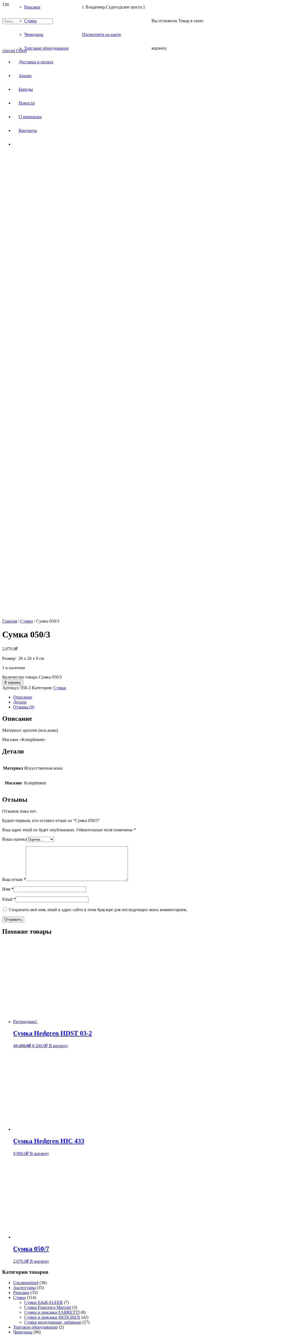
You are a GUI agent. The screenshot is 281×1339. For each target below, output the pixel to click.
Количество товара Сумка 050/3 (32, 677)
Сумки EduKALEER (43, 1302)
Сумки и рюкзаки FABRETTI (52, 1312)
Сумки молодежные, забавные (52, 1322)
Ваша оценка (14, 839)
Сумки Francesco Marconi (47, 1307)
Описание (22, 697)
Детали (20, 702)
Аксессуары (24, 1287)
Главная (9, 621)
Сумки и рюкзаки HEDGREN (52, 1317)
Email (9, 899)
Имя (7, 889)
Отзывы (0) (23, 707)
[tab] (146, 697)
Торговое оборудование (35, 1327)
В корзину (12, 682)
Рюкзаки (21, 1292)
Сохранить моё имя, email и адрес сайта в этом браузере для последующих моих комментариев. (98, 909)
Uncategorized (25, 1282)
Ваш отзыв (14, 879)
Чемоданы (22, 1332)
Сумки (26, 621)
